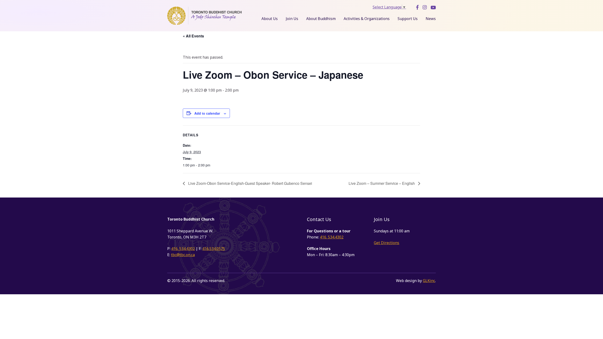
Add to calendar (207, 113)
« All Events (193, 36)
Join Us (292, 18)
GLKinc (429, 280)
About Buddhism (321, 18)
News (431, 18)
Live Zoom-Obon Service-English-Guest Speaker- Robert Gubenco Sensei (249, 183)
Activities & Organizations (367, 18)
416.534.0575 (213, 248)
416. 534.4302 (183, 248)
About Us (269, 18)
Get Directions (386, 242)
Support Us (408, 18)
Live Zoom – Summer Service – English (382, 183)
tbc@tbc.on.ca (183, 254)
